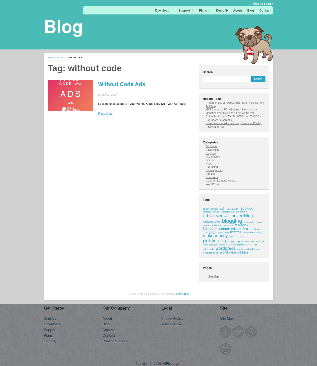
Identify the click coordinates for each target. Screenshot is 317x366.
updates (213, 244)
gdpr (205, 232)
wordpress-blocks (210, 253)
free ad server (255, 229)
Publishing (212, 167)
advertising (242, 215)
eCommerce (213, 156)
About (237, 10)
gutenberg (223, 232)
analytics (208, 221)
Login (269, 3)
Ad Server (212, 146)
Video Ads (212, 177)
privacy (240, 237)
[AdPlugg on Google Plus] (251, 331)
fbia (245, 228)
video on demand (236, 245)
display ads (228, 226)
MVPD (232, 237)
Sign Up (258, 3)
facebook (241, 224)
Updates (210, 173)
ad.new (206, 209)
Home (51, 57)
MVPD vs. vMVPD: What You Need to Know (231, 109)
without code (208, 249)
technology (257, 241)
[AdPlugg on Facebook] (226, 331)
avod (217, 222)
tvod (205, 244)
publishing (214, 240)
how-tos (235, 231)
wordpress (226, 248)
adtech (227, 217)
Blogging (211, 153)
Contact (264, 10)
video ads (223, 245)
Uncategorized (214, 170)
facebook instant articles (222, 228)
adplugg (247, 208)
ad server (213, 215)
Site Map (213, 276)
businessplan (249, 222)
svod (247, 242)
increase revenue (252, 232)
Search (208, 72)
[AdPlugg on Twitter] (238, 331)
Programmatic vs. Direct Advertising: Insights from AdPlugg (235, 104)
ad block (214, 209)
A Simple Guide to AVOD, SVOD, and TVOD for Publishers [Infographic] (233, 118)
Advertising (212, 149)
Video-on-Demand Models (221, 180)
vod (255, 245)
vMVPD (249, 245)
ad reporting (228, 211)
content (260, 222)
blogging (232, 220)
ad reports (241, 211)
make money (215, 235)
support (240, 241)
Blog (250, 10)
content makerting (212, 225)
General (210, 160)
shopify (231, 242)
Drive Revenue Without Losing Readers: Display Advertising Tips (234, 124)
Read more (105, 113)
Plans (203, 10)
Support (184, 10)
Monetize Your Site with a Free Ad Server (230, 113)
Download (162, 10)
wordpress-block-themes (248, 249)
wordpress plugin (234, 252)
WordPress (212, 184)
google (212, 231)
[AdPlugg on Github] (226, 348)
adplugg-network (211, 211)
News (209, 163)
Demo (220, 10)
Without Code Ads (121, 84)
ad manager (229, 208)
